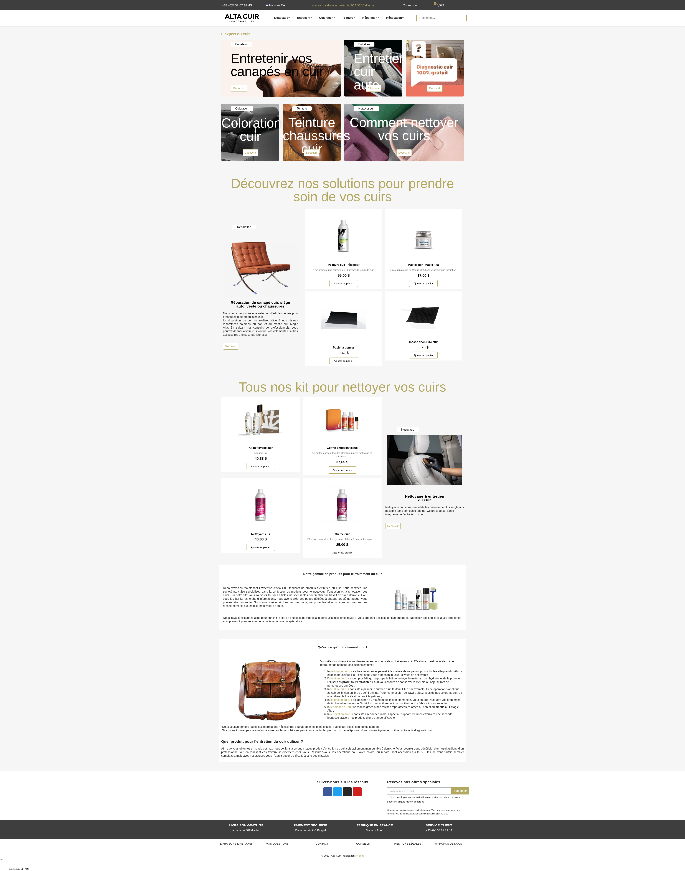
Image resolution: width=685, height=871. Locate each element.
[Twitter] (337, 791)
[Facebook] (327, 791)
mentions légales (407, 843)
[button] (234, 5)
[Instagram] (347, 791)
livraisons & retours (236, 843)
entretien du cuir (339, 678)
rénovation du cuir (341, 714)
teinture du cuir (339, 689)
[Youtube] (357, 791)
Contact (322, 843)
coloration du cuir (341, 699)
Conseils (363, 843)
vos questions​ (277, 843)
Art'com (359, 855)
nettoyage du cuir (341, 671)
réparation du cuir (341, 707)
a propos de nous (448, 843)
